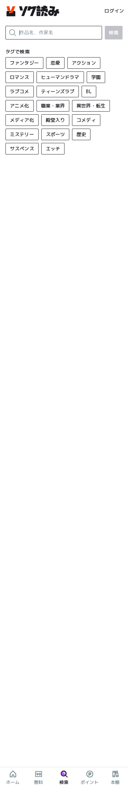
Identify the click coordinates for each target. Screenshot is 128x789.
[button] (24, 63)
